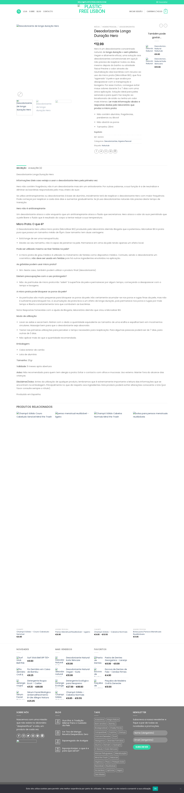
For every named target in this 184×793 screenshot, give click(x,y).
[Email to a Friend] (106, 151)
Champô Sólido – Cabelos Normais (110, 632)
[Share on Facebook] (96, 151)
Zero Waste (99, 774)
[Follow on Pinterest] (37, 736)
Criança (122, 732)
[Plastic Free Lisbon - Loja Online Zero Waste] (92, 11)
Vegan (119, 770)
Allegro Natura (113, 719)
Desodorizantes (127, 27)
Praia (108, 762)
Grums (98, 745)
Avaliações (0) (35, 168)
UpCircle (110, 770)
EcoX (115, 736)
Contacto (48, 11)
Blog (39, 11)
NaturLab (105, 145)
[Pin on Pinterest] (110, 151)
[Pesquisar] (19, 11)
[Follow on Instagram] (23, 736)
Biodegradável (101, 728)
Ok (155, 788)
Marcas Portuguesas (103, 753)
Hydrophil (117, 745)
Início (97, 27)
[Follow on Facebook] (19, 736)
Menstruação (120, 753)
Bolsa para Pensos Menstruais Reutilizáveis (147, 633)
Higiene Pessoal (109, 27)
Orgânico (99, 762)
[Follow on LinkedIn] (42, 736)
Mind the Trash (101, 757)
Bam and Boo (100, 724)
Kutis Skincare (111, 749)
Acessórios (99, 719)
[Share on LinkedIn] (115, 151)
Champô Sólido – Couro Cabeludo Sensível (33, 633)
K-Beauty (99, 749)
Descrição (21, 168)
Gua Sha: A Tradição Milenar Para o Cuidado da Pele (74, 723)
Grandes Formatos (115, 741)
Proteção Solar (118, 762)
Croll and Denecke (102, 736)
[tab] (21, 168)
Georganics (100, 741)
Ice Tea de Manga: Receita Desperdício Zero (75, 733)
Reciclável (99, 766)
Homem (107, 745)
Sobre (31, 11)
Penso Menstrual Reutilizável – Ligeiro (72, 632)
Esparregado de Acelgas (75, 740)
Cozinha (112, 732)
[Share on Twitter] (101, 151)
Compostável (100, 732)
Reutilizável (110, 766)
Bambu (112, 724)
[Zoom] (20, 94)
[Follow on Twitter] (28, 736)
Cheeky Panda (116, 728)
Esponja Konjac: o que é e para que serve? (75, 749)
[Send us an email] (33, 736)
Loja (25, 11)
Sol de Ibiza (99, 770)
